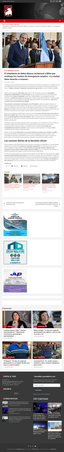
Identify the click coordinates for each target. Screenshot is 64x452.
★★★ (5, 70)
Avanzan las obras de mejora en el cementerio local (15, 203)
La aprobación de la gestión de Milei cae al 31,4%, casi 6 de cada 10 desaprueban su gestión (20, 410)
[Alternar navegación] (4, 21)
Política (16, 70)
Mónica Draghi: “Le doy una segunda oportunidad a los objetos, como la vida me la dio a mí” (47, 332)
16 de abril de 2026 (8, 367)
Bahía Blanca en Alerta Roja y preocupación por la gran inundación (30, 186)
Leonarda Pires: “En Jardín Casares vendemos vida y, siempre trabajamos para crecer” (46, 363)
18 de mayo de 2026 (39, 336)
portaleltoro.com (20, 449)
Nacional (10, 70)
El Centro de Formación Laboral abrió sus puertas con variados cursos (54, 415)
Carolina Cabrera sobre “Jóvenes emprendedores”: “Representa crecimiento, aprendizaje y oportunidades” (15, 333)
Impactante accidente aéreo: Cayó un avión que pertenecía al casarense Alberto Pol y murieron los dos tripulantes (54, 435)
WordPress (53, 449)
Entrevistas (7, 308)
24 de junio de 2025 (9, 82)
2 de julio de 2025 (38, 367)
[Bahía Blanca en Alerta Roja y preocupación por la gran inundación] (31, 179)
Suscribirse (38, 390)
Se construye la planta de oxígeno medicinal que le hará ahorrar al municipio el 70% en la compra (46, 204)
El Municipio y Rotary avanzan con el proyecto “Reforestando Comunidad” (18, 402)
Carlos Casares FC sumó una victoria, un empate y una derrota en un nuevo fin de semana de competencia (19, 418)
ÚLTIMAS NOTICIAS (10, 399)
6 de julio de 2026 (8, 338)
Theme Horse (35, 449)
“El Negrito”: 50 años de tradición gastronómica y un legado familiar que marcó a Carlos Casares (17, 363)
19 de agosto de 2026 (14, 405)
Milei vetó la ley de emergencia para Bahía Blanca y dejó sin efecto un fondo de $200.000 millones (12, 186)
